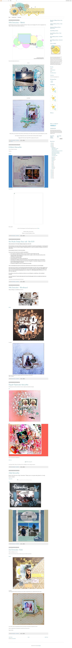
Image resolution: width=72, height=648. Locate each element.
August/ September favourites (18, 385)
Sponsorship (19, 17)
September (53, 159)
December (53, 147)
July (52, 161)
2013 (52, 174)
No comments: (17, 140)
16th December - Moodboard (18, 287)
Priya (9, 423)
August (53, 160)
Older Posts (46, 637)
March (53, 166)
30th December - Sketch (17, 22)
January (53, 168)
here (38, 228)
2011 (52, 176)
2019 (52, 145)
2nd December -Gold (16, 550)
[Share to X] (22, 140)
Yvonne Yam (10, 478)
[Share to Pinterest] (24, 140)
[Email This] (20, 140)
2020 (52, 144)
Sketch (12, 141)
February (53, 167)
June (52, 162)
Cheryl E (10, 509)
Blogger (40, 645)
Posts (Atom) (14, 638)
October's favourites (15, 147)
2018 (52, 146)
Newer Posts (10, 637)
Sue (9, 388)
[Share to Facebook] (23, 140)
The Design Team (14, 17)
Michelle (10, 153)
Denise (10, 307)
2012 (52, 175)
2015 (52, 172)
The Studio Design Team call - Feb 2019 (21, 242)
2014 (52, 173)
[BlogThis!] (21, 140)
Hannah (10, 556)
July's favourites (14, 473)
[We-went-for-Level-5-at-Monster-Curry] (24, 480)
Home (9, 17)
